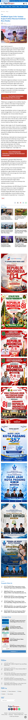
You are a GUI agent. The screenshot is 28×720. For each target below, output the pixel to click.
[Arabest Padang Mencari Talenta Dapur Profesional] (5, 640)
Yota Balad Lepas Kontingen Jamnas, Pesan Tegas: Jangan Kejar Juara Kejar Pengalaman (21, 232)
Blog (2, 14)
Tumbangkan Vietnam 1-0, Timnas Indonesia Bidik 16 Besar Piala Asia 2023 (15, 669)
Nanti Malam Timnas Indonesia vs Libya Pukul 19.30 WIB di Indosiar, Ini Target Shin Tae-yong (15, 684)
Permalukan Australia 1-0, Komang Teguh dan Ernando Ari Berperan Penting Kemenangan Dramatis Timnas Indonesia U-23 (15, 679)
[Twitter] (12, 709)
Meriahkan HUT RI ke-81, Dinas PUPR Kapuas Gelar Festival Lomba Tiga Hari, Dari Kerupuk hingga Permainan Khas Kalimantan (15, 597)
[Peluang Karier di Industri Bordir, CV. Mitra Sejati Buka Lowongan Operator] (5, 646)
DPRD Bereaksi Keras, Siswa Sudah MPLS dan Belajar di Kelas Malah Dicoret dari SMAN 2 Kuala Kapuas (15, 607)
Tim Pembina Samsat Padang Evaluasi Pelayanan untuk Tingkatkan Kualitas (20, 245)
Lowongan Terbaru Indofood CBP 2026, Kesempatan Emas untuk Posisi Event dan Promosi (17, 634)
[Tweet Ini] (18, 203)
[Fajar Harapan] (9, 3)
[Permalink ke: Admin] (2, 23)
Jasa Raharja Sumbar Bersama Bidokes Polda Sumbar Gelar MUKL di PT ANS (7, 218)
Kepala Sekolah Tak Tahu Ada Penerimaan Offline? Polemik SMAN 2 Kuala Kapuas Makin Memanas (15, 612)
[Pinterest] (14, 709)
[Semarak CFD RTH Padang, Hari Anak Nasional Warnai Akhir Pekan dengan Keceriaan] (7, 225)
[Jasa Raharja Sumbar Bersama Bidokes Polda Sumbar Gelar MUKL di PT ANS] (7, 212)
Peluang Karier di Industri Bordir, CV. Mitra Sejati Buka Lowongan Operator (18, 646)
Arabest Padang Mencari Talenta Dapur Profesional (16, 640)
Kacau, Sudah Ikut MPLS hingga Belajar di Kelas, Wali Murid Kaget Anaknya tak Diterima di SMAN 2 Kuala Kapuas (15, 587)
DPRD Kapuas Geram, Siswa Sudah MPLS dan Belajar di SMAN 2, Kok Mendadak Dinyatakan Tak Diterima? (15, 592)
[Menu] (2, 3)
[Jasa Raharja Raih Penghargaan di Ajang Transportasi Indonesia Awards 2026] (7, 239)
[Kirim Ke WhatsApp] (26, 203)
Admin (5, 23)
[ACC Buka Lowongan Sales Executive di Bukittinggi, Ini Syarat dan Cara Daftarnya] (5, 621)
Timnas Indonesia (12, 691)
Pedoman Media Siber (18, 714)
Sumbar (3, 694)
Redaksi (6, 713)
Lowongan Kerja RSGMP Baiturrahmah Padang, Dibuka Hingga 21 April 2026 (16, 627)
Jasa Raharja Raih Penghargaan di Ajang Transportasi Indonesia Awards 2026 (5, 245)
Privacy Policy (4, 714)
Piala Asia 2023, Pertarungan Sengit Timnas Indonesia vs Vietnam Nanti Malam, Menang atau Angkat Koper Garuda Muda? (15, 674)
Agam (3, 198)
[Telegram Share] (23, 203)
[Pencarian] (26, 4)
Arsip (25, 714)
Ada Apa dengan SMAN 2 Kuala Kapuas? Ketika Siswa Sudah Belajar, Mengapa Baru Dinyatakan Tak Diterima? (15, 602)
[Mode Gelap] (24, 4)
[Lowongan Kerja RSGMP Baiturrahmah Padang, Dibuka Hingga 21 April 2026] (5, 627)
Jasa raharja (10, 694)
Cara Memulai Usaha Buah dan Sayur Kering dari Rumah (20, 218)
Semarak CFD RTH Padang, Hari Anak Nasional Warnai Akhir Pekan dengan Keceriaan (7, 232)
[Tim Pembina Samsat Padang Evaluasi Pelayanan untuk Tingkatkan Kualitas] (21, 239)
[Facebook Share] (15, 203)
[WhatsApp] (19, 709)
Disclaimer (11, 714)
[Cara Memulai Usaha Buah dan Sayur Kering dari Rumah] (21, 212)
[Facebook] (9, 709)
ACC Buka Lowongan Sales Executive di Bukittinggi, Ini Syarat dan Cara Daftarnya (17, 621)
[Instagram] (17, 709)
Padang (19, 691)
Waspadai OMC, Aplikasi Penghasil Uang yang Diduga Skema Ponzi (15, 664)
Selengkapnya (14, 651)
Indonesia (4, 691)
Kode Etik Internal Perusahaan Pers (16, 713)
